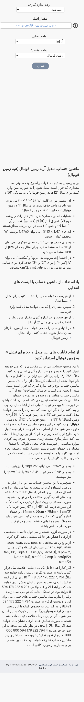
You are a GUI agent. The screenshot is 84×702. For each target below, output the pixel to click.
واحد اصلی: (38, 36)
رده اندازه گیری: (39, 5)
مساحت (62, 301)
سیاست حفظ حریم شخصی (53, 664)
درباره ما (73, 664)
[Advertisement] (42, 118)
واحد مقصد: (39, 50)
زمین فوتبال (59, 338)
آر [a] (32, 322)
